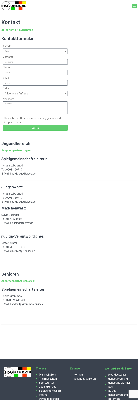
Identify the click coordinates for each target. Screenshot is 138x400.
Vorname (8, 56)
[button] (134, 6)
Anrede (7, 46)
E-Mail (6, 77)
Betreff (7, 88)
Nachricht (8, 99)
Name (6, 67)
